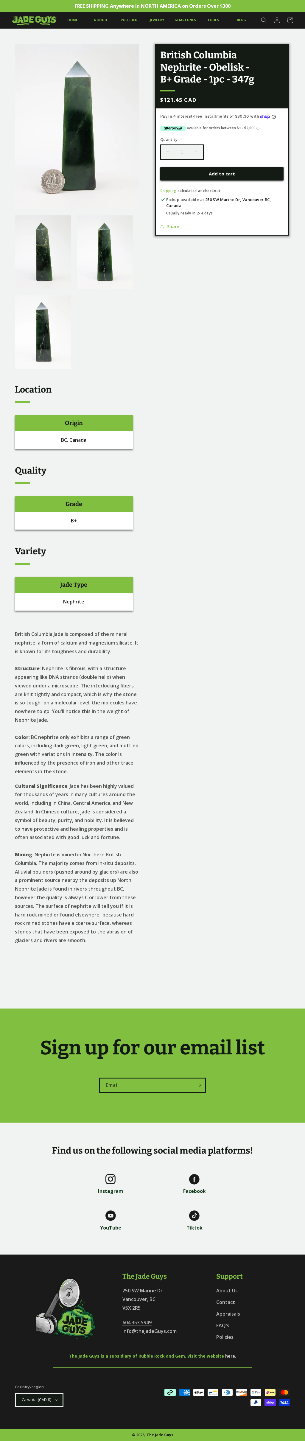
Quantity (169, 139)
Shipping (168, 190)
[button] (263, 20)
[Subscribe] (198, 1085)
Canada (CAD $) (37, 1399)
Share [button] (173, 226)
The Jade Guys (160, 1434)
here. (230, 1356)
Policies (225, 1337)
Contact (225, 1302)
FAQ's (222, 1325)
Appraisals (228, 1314)
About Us (227, 1290)
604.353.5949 (137, 1322)
